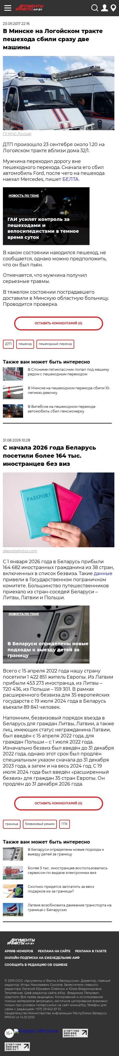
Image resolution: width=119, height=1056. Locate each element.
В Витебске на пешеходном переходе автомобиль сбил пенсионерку (61, 408)
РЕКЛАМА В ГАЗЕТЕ (91, 951)
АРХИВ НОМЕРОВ (19, 951)
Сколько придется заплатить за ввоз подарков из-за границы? (61, 888)
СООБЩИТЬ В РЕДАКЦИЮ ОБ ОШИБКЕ (36, 965)
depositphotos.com (20, 551)
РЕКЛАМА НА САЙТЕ (54, 951)
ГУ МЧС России (17, 134)
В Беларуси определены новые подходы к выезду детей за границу (66, 851)
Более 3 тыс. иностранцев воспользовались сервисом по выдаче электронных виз (67, 870)
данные (103, 573)
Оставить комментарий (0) (58, 323)
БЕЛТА (70, 179)
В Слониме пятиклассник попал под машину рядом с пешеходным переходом (68, 371)
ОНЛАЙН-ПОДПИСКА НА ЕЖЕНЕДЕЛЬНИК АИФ (42, 958)
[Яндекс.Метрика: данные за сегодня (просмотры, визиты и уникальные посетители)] (36, 1031)
